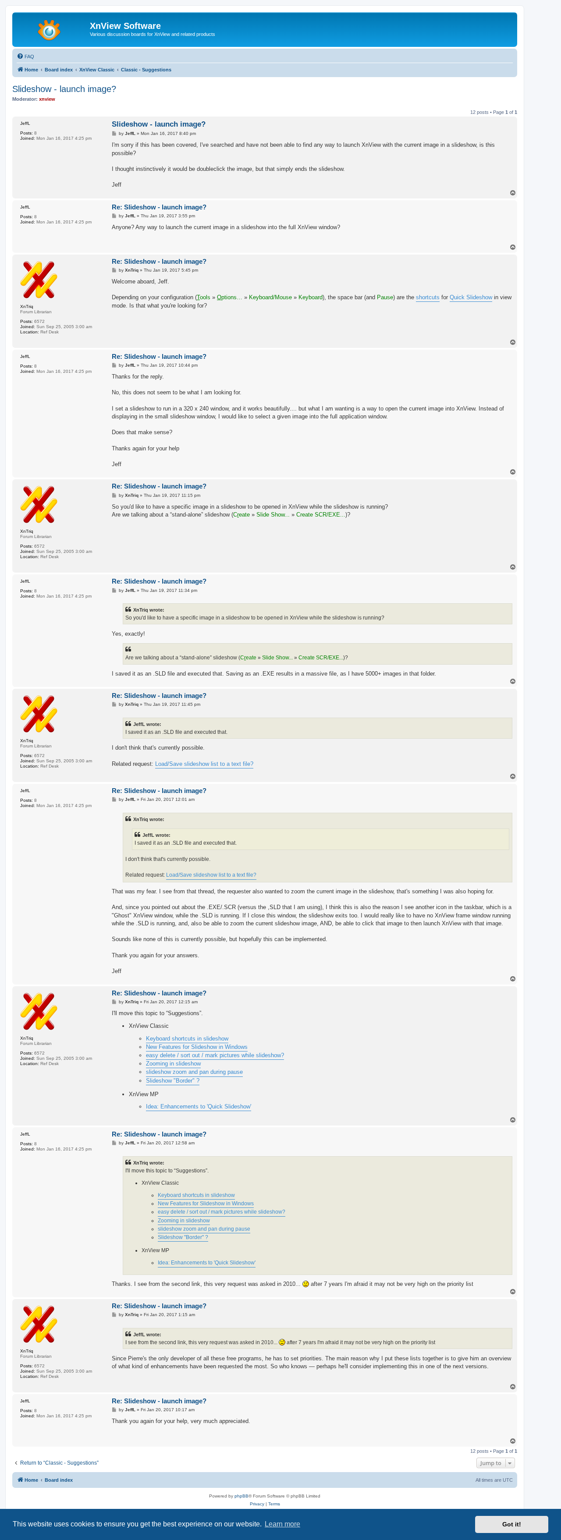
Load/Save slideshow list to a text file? (204, 764)
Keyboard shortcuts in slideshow (187, 1038)
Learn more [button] (282, 1524)
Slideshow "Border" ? (172, 1080)
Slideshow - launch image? (64, 89)
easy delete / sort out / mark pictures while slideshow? (215, 1055)
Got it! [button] (511, 1524)
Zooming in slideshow (173, 1063)
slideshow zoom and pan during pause (194, 1072)
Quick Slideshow (471, 297)
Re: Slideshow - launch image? (159, 207)
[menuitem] (25, 56)
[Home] (52, 28)
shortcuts (428, 297)
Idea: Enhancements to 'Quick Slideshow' (198, 1106)
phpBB (241, 1496)
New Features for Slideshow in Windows (197, 1047)
